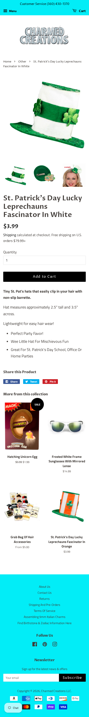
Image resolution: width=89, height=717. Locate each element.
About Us (44, 586)
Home (7, 62)
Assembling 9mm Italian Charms (44, 616)
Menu (12, 11)
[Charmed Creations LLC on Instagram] (54, 645)
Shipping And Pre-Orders (44, 604)
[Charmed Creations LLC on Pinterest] (44, 645)
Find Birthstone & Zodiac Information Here (44, 623)
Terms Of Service (44, 610)
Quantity (10, 252)
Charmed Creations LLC (56, 691)
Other (22, 62)
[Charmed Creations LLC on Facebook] (34, 645)
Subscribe (72, 677)
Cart (82, 11)
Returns (44, 598)
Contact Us (45, 592)
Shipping (9, 234)
